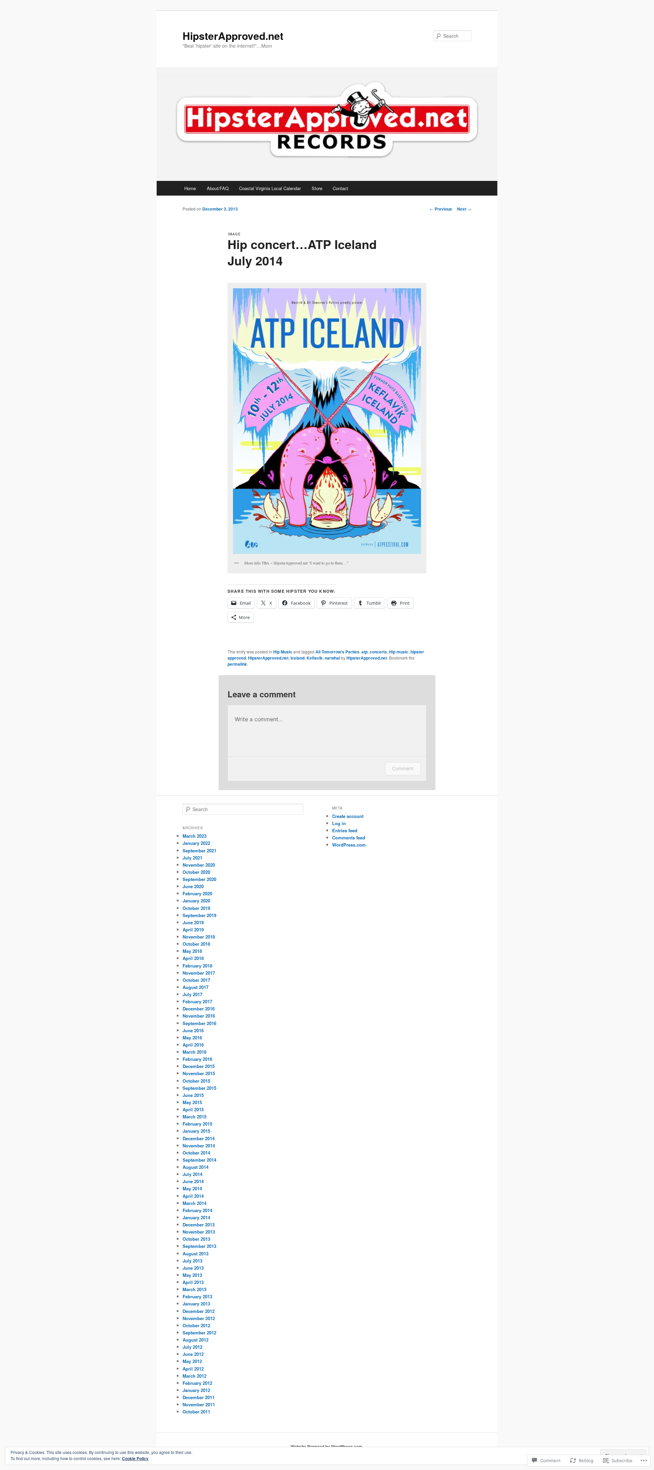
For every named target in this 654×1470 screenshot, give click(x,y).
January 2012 (196, 1390)
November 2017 (199, 973)
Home (190, 188)
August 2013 (195, 1253)
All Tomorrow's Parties (337, 652)
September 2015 (199, 1088)
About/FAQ (218, 188)
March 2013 (194, 1289)
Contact (340, 188)
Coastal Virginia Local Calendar (270, 188)
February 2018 (197, 965)
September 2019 (199, 915)
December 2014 (199, 1138)
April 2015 (193, 1109)
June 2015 (193, 1095)
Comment (403, 768)
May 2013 (192, 1275)
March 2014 (194, 1203)
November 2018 (199, 936)
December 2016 (199, 1008)
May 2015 (192, 1102)
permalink (237, 664)
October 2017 (196, 980)
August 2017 (195, 987)
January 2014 (196, 1217)
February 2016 (197, 1059)
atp (364, 652)
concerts (378, 652)
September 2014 (199, 1160)
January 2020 (196, 900)
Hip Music (282, 652)
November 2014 (199, 1145)
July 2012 (192, 1347)
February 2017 (197, 1001)
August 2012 (195, 1339)
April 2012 (193, 1368)
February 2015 (197, 1123)
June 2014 (193, 1181)
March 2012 (194, 1376)
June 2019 (193, 922)
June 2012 (193, 1354)
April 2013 (193, 1282)
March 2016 (194, 1052)
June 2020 (193, 886)
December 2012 (199, 1311)
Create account (347, 816)
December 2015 (199, 1066)
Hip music (398, 652)
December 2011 (199, 1397)
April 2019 (193, 929)
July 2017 (192, 994)
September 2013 (199, 1246)
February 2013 (197, 1296)
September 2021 (199, 850)
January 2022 (196, 843)
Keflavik (315, 658)
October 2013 (196, 1239)
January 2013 (196, 1303)
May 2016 (192, 1037)
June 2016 (193, 1030)
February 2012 (197, 1383)
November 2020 (199, 865)
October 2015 (196, 1081)
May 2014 (192, 1188)
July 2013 (192, 1260)
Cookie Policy (135, 1458)
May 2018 (192, 951)
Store (317, 188)
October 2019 (196, 908)
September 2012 (199, 1332)
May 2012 (192, 1361)
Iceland (298, 658)
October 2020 (196, 872)
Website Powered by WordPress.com (326, 1446)
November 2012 (199, 1318)
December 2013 (199, 1224)
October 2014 (196, 1152)
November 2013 (199, 1231)
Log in (339, 823)
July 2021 (192, 857)
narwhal (332, 658)
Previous (441, 209)
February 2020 (197, 893)
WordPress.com (349, 844)
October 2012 (196, 1325)
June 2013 (193, 1268)
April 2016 (193, 1044)
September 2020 (199, 879)
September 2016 (199, 1023)
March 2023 (194, 836)
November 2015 (199, 1073)
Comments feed (348, 837)
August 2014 (195, 1167)
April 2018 (193, 958)
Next (464, 209)
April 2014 (193, 1196)
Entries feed (344, 830)
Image (234, 234)
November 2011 (199, 1404)
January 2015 (196, 1131)
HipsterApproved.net (233, 35)
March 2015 (194, 1116)
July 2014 (192, 1174)
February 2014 (197, 1210)
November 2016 (199, 1015)
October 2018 (196, 944)
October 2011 (196, 1411)
